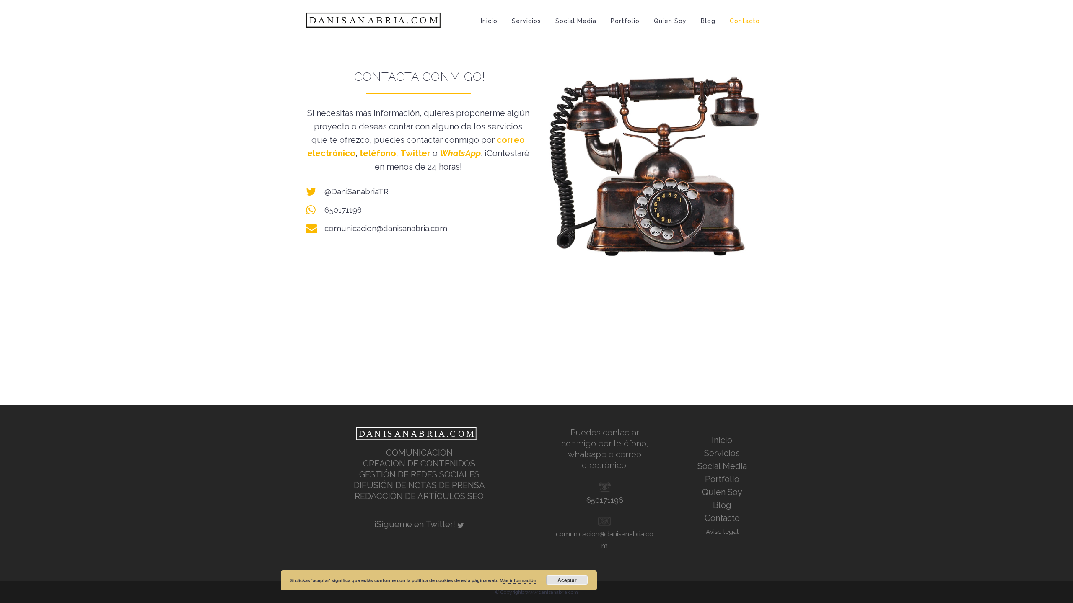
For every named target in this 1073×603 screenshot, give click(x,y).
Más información (518, 580)
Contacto (722, 518)
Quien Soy (722, 492)
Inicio (722, 440)
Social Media (722, 466)
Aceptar (567, 580)
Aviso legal (722, 532)
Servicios (722, 453)
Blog (722, 505)
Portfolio (722, 479)
